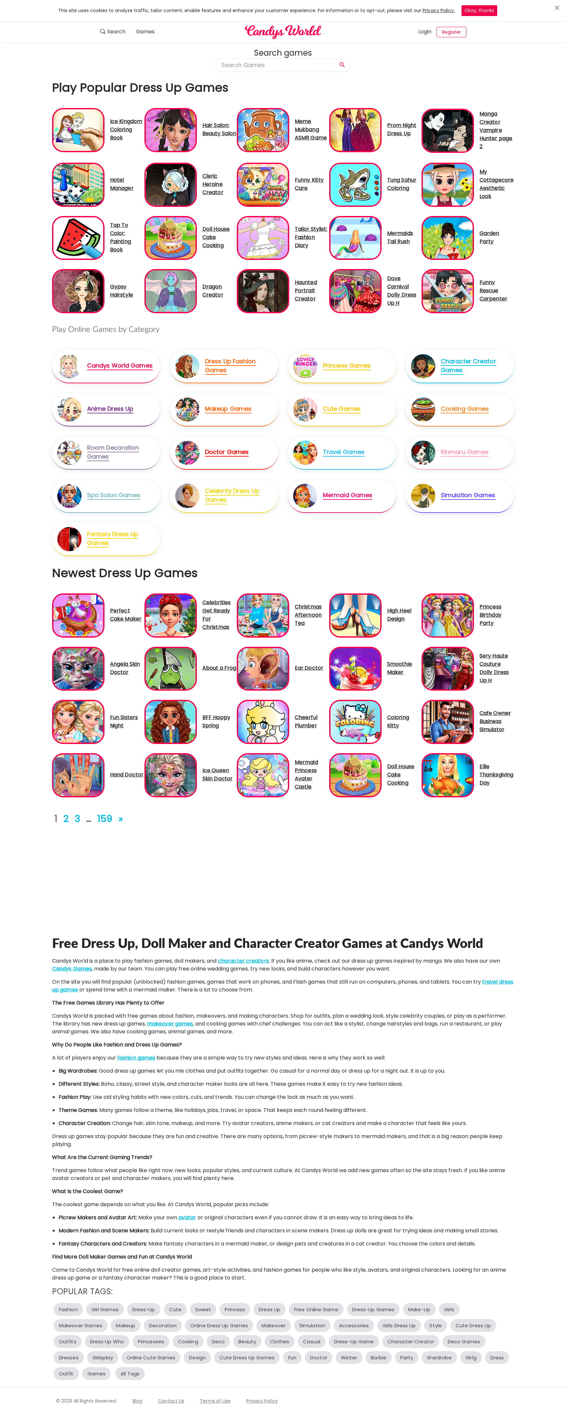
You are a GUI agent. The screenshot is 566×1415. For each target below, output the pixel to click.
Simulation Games (468, 495)
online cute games (151, 1357)
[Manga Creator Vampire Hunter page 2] (448, 130)
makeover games (170, 1023)
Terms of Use (215, 1401)
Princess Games (347, 365)
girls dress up (399, 1325)
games (96, 1373)
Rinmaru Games (465, 452)
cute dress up (473, 1325)
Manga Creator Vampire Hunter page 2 (496, 130)
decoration (163, 1325)
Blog (137, 1401)
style (435, 1325)
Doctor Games (227, 452)
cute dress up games (246, 1357)
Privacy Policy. (439, 10)
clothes (280, 1341)
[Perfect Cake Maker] (78, 615)
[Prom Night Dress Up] (355, 130)
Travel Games (344, 452)
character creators (243, 961)
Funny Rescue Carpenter (493, 290)
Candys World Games (120, 365)
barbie (379, 1357)
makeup (125, 1325)
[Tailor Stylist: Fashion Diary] (263, 237)
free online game (316, 1309)
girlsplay (102, 1357)
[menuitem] (115, 32)
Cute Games (342, 409)
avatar (187, 1217)
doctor (318, 1357)
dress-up (143, 1309)
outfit (66, 1373)
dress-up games (373, 1309)
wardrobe (439, 1357)
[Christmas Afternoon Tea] (263, 615)
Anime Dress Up (110, 409)
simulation (312, 1325)
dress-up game (354, 1341)
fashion (68, 1309)
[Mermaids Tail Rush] (355, 237)
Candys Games (72, 968)
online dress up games (219, 1325)
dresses (69, 1357)
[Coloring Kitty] (355, 721)
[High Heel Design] (355, 615)
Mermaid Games (347, 495)
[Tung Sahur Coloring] (355, 184)
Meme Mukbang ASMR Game (311, 129)
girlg (471, 1357)
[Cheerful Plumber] (263, 721)
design (197, 1357)
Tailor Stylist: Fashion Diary (311, 237)
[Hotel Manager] (78, 184)
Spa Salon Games (114, 495)
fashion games (136, 1057)
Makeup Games (228, 409)
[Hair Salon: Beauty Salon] (170, 130)
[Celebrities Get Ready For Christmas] (170, 615)
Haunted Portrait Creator (306, 290)
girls (449, 1309)
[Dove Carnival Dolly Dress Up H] (355, 291)
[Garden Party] (448, 237)
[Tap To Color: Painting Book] (78, 237)
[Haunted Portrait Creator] (263, 291)
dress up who (107, 1341)
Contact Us (171, 1401)
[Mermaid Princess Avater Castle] (263, 775)
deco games (464, 1341)
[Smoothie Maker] (355, 668)
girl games (105, 1309)
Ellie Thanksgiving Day (496, 775)
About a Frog (219, 668)
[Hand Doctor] (78, 775)
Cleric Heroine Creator (212, 184)
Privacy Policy (261, 1401)
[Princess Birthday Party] (448, 615)
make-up (419, 1309)
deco (218, 1341)
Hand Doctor (126, 774)
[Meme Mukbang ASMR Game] (263, 130)
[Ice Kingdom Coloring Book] (78, 130)
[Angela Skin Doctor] (78, 668)
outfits (67, 1341)
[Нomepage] (283, 32)
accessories (354, 1325)
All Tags (130, 1373)
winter (349, 1357)
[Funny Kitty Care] (263, 184)
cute (175, 1309)
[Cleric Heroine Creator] (170, 184)
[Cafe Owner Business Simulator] (448, 721)
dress (497, 1357)
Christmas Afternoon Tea (308, 615)
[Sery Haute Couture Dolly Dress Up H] (448, 668)
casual (311, 1341)
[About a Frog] (170, 668)
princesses (151, 1341)
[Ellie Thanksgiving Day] (448, 775)
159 (104, 818)
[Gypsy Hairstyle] (78, 291)
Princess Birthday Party (490, 615)
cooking (188, 1341)
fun (292, 1357)
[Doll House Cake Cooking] (170, 237)
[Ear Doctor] (263, 668)
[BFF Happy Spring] (170, 721)
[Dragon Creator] (170, 291)
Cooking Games (465, 409)
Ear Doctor (309, 668)
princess (235, 1309)
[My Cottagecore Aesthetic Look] (448, 184)
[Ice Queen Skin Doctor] (170, 775)
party (406, 1357)
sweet (203, 1309)
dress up (269, 1309)
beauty (247, 1341)
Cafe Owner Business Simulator (495, 721)
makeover (274, 1325)
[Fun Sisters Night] (78, 721)
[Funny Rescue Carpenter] (448, 291)
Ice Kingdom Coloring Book (126, 129)
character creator (410, 1341)
